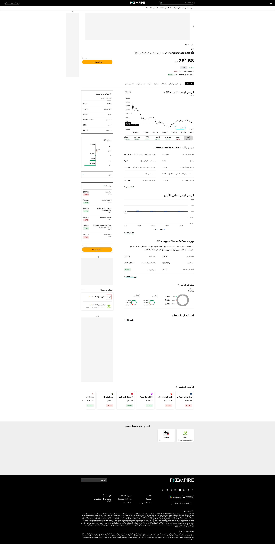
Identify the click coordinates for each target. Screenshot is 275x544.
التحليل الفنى (129, 84)
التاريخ (156, 84)
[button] (271, 3)
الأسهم (192, 44)
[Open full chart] (126, 92)
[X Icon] (192, 490)
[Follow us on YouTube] (150, 7)
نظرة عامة (189, 84)
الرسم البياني (173, 84)
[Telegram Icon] (171, 490)
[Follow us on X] (157, 7)
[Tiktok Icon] (162, 490)
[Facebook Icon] (188, 490)
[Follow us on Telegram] (147, 7)
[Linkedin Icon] (184, 490)
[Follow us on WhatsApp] (154, 7)
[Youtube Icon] (179, 490)
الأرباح (150, 84)
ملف (181, 84)
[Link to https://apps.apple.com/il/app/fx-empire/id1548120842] (188, 497)
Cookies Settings (124, 499)
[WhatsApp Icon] (167, 490)
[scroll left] (85, 400)
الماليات (163, 84)
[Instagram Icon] (175, 490)
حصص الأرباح (140, 84)
